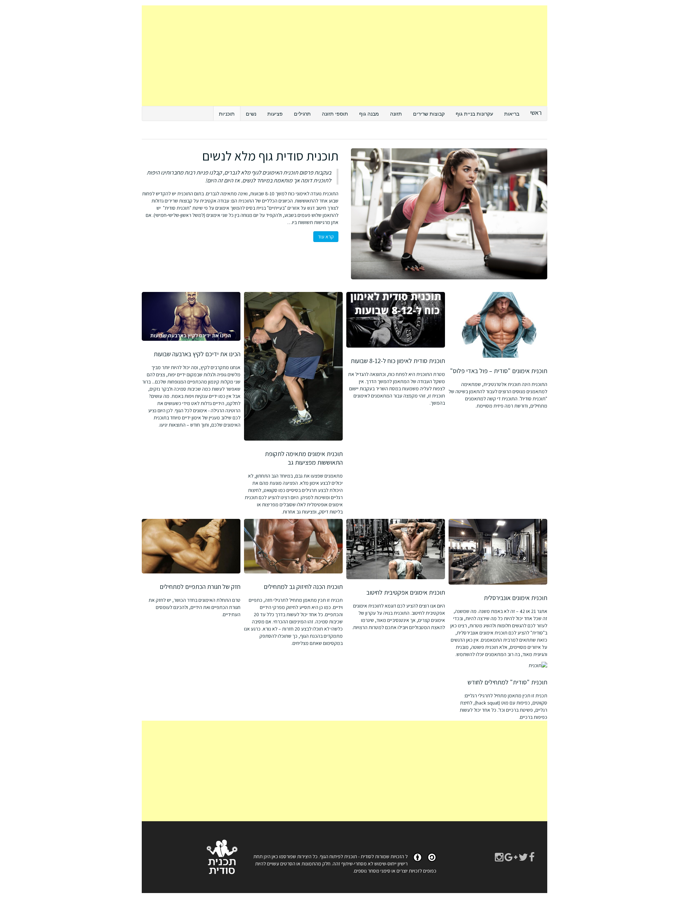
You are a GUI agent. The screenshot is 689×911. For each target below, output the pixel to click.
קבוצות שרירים (429, 113)
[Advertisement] (344, 55)
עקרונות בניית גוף (474, 113)
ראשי (536, 112)
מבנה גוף (369, 113)
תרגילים (302, 113)
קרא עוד (326, 236)
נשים (251, 113)
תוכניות (227, 113)
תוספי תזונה (335, 113)
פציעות (275, 113)
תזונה (396, 113)
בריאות (511, 113)
